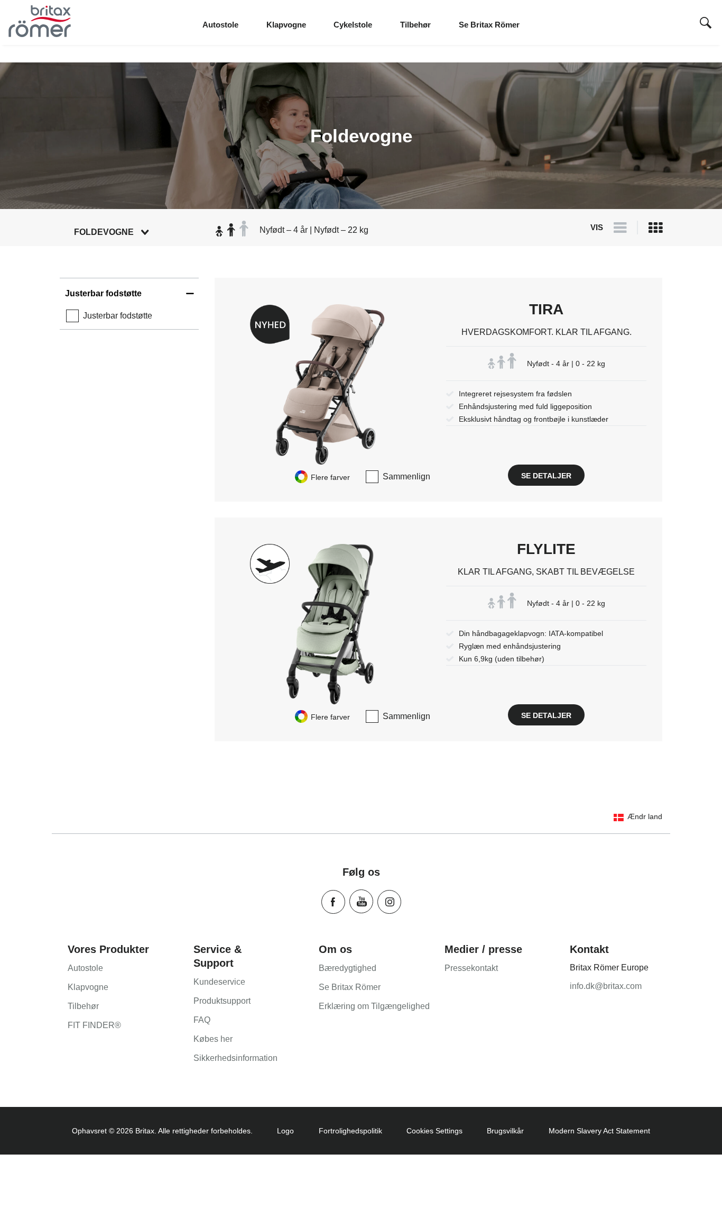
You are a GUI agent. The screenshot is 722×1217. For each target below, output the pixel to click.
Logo (285, 1131)
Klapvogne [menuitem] (286, 24)
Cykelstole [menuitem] (353, 24)
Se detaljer (546, 475)
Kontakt (589, 949)
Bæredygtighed (347, 968)
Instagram (389, 902)
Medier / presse (483, 949)
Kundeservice (219, 981)
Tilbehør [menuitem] (415, 24)
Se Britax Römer (350, 987)
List (620, 230)
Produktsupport (222, 1000)
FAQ (201, 1019)
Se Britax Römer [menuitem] (489, 24)
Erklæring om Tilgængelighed (374, 1006)
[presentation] (705, 24)
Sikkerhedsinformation (235, 1057)
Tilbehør (83, 1006)
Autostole (85, 968)
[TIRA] (330, 384)
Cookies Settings (434, 1131)
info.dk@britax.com (606, 986)
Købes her (213, 1038)
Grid (655, 230)
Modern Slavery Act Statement (599, 1131)
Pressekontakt (471, 968)
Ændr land (644, 816)
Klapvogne (88, 987)
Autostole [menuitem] (220, 24)
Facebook (333, 902)
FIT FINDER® (94, 1025)
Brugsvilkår (505, 1131)
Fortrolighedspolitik (350, 1131)
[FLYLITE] (330, 624)
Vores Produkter (108, 949)
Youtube (361, 901)
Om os (335, 949)
